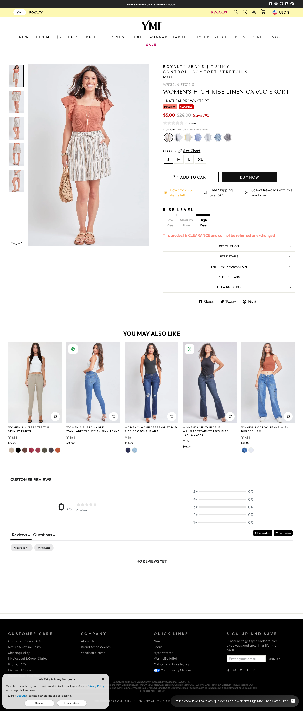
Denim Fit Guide (19, 670)
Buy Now (250, 177)
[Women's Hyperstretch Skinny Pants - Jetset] (51, 450)
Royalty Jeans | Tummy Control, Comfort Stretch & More (205, 71)
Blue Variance (198, 137)
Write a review (283, 533)
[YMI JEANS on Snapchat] (247, 670)
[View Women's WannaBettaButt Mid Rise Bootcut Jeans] (151, 382)
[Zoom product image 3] (16, 128)
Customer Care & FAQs (25, 641)
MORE (278, 37)
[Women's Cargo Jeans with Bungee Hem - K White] (251, 450)
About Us (87, 641)
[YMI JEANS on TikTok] (253, 670)
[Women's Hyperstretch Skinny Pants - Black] (18, 450)
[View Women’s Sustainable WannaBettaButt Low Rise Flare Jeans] (209, 382)
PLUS (240, 37)
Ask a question (229, 287)
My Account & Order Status (27, 658)
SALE (151, 45)
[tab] (44, 535)
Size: (181, 151)
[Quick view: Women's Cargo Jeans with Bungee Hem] (288, 416)
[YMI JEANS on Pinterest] (241, 670)
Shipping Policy (19, 653)
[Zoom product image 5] (16, 181)
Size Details (229, 256)
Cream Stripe (178, 137)
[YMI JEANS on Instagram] (234, 670)
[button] (223, 491)
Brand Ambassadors (96, 647)
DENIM (42, 37)
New (157, 641)
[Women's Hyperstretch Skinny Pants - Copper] (57, 450)
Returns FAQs (229, 277)
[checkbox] (44, 547)
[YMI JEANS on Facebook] (228, 670)
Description (229, 246)
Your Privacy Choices (175, 670)
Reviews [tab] (21, 534)
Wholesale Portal (93, 653)
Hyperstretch (163, 653)
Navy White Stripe (208, 137)
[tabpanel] (151, 575)
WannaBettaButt (166, 658)
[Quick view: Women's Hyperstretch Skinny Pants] (55, 416)
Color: (185, 129)
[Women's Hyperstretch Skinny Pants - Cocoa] (24, 450)
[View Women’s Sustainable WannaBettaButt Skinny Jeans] (93, 382)
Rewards (219, 12)
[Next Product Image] (16, 242)
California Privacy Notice (172, 664)
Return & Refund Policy (24, 647)
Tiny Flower (218, 137)
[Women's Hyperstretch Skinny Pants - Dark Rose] (31, 450)
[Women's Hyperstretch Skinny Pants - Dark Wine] (37, 450)
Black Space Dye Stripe (228, 137)
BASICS (93, 37)
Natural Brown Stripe (168, 137)
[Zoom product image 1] (16, 76)
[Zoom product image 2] (16, 102)
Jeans (158, 647)
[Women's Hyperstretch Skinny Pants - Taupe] (11, 450)
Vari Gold (188, 137)
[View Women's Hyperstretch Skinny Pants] (35, 382)
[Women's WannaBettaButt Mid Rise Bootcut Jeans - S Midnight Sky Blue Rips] (128, 450)
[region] (151, 4)
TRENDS (116, 37)
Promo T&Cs (17, 664)
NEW (24, 37)
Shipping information (229, 267)
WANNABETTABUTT (169, 37)
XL (200, 159)
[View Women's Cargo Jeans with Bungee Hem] (268, 382)
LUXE (137, 37)
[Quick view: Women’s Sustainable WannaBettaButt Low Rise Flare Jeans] (230, 416)
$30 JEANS (67, 37)
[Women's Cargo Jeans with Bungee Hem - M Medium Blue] (244, 450)
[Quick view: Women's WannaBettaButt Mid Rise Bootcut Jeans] (171, 416)
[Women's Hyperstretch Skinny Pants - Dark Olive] (44, 450)
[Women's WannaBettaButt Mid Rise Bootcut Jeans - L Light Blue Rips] (134, 450)
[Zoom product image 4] (16, 154)
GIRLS (259, 37)
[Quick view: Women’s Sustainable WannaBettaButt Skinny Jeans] (113, 416)
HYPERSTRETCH (212, 37)
